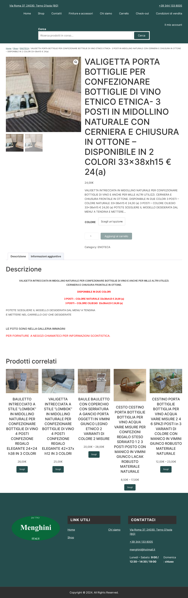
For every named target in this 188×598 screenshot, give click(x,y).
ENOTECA (24, 48)
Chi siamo (114, 529)
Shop (15, 48)
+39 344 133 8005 (170, 5)
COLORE (90, 222)
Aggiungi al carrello (116, 236)
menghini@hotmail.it (142, 549)
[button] (75, 62)
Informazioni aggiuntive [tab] (46, 256)
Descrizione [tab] (18, 256)
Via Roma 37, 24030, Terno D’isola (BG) (33, 5)
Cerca (42, 29)
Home (8, 48)
